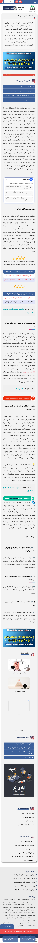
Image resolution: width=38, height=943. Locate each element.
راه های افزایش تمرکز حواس (26, 853)
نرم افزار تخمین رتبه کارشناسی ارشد (24, 875)
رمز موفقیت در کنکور (28, 860)
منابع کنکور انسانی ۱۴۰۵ (28, 817)
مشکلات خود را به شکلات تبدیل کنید (24, 845)
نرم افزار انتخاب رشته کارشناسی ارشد (24, 878)
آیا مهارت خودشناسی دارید (27, 842)
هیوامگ (12, 932)
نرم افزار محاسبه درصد (28, 821)
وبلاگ (27, 932)
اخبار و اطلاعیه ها (20, 932)
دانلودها (32, 932)
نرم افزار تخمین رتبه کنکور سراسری (25, 886)
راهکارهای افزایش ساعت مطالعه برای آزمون (22, 857)
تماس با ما (6, 932)
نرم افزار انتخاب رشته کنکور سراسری (24, 882)
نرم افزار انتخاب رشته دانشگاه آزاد (25, 890)
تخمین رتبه (20, 388)
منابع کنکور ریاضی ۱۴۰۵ (28, 813)
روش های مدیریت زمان (28, 849)
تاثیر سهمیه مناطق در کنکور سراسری (25, 825)
